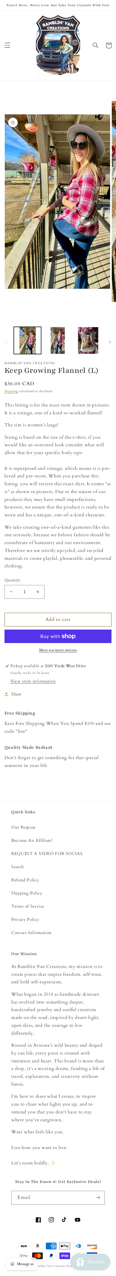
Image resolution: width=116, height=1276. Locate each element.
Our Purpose (23, 827)
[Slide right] (110, 342)
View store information (33, 681)
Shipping (11, 391)
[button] (7, 45)
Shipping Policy (26, 893)
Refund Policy (25, 880)
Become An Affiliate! (32, 840)
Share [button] (16, 694)
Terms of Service (27, 906)
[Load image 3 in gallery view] (88, 340)
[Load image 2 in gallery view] (58, 340)
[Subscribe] (98, 1198)
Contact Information (31, 932)
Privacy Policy (25, 919)
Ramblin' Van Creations (50, 1266)
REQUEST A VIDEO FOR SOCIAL (47, 853)
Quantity (12, 580)
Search (17, 867)
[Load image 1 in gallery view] (27, 340)
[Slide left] (6, 342)
